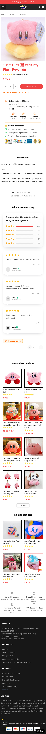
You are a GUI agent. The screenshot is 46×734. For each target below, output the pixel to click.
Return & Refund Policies (11, 680)
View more (23, 505)
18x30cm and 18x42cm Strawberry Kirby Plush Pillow (33, 425)
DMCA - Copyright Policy (10, 659)
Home (3, 14)
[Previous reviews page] (29, 347)
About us (5, 649)
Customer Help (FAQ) (9, 686)
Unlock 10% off (5, 723)
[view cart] (42, 7)
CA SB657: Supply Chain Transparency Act (17, 662)
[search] (39, 7)
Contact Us (6, 683)
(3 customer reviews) (21, 75)
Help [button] (41, 731)
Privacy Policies (7, 656)
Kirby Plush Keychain (17, 14)
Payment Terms (7, 677)
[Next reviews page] (41, 347)
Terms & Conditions (9, 652)
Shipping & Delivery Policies (11, 673)
